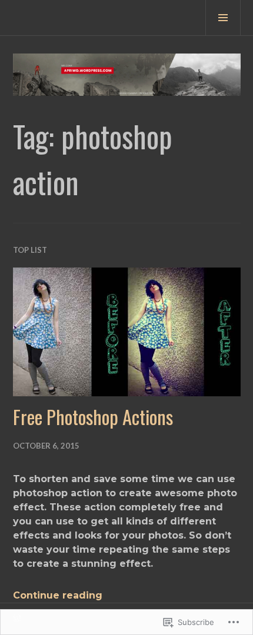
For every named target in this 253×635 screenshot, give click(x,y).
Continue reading (57, 595)
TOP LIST (30, 250)
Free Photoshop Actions (93, 416)
